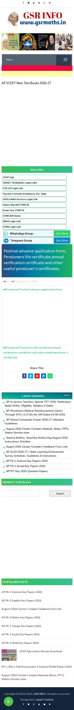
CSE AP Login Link (13, 188)
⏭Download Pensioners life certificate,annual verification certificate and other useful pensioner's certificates (35, 352)
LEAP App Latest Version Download (41, 651)
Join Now (62, 233)
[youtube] (34, 3)
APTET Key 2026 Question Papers (27, 471)
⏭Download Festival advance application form (32, 289)
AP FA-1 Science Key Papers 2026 (27, 460)
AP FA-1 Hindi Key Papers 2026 (20, 642)
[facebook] (23, 3)
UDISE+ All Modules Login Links (20, 182)
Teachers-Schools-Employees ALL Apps (24, 194)
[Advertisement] (37, 125)
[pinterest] (50, 3)
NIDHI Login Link (12, 221)
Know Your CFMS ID (13, 210)
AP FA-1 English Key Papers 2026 (21, 600)
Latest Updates (33, 395)
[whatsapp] (44, 3)
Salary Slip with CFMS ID (16, 205)
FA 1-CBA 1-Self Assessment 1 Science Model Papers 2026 (37, 666)
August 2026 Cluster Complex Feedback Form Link (37, 446)
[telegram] (28, 3)
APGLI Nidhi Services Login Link (20, 199)
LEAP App (8, 177)
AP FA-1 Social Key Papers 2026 (25, 466)
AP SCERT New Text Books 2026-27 (26, 83)
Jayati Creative (45, 699)
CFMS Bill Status (12, 216)
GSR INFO (39, 693)
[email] (44, 704)
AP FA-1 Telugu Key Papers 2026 (21, 626)
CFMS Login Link (12, 227)
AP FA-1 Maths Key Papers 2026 (21, 617)
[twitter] (39, 3)
